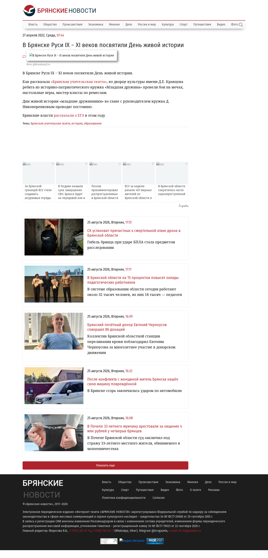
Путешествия (202, 24)
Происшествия (72, 24)
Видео (221, 24)
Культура (168, 24)
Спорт (184, 24)
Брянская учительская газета (50, 123)
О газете (195, 490)
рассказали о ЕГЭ (69, 115)
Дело (129, 24)
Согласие (159, 498)
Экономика (95, 24)
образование (93, 123)
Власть (32, 24)
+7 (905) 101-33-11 (103, 531)
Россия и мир (147, 24)
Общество (50, 24)
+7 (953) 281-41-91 (80, 531)
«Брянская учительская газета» (79, 81)
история (77, 123)
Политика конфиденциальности (124, 498)
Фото (179, 490)
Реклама (214, 490)
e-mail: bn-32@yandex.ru (185, 531)
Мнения (114, 24)
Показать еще (105, 465)
